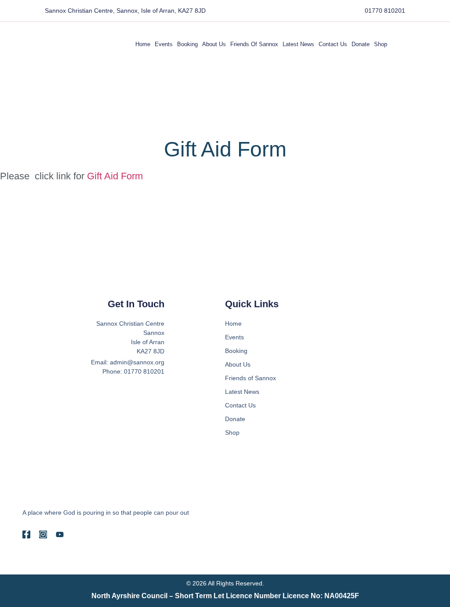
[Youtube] (60, 534)
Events (164, 44)
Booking (187, 44)
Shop (380, 44)
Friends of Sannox (254, 44)
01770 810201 (385, 10)
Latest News (298, 44)
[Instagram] (43, 534)
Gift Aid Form (115, 176)
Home (142, 44)
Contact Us (333, 44)
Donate (361, 44)
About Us (214, 44)
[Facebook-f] (26, 534)
